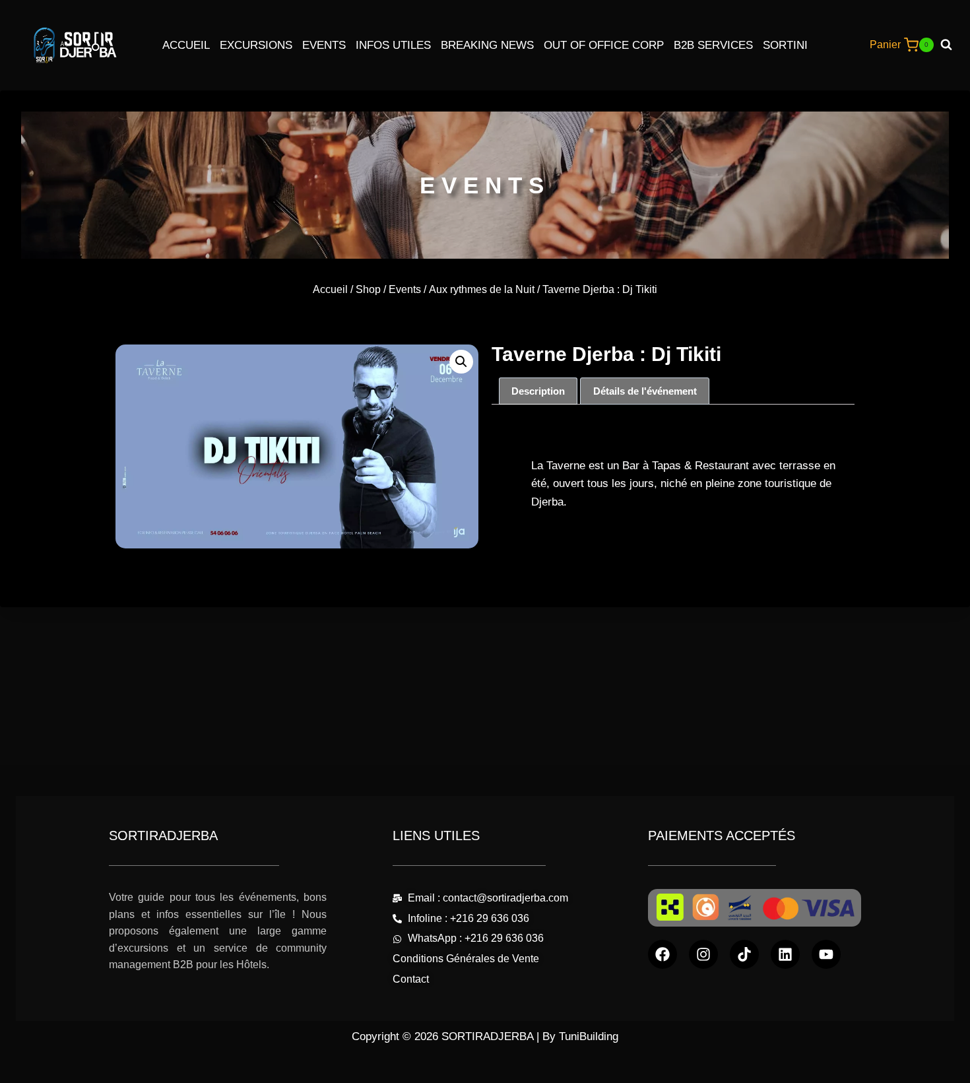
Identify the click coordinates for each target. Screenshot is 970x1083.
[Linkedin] (785, 954)
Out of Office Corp (604, 45)
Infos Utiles (393, 45)
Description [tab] (538, 391)
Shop (368, 289)
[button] (461, 362)
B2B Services (713, 45)
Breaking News (487, 45)
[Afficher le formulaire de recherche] (951, 45)
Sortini (785, 45)
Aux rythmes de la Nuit (481, 289)
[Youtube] (826, 954)
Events (324, 45)
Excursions (256, 45)
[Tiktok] (744, 954)
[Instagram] (703, 954)
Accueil (186, 45)
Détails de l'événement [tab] (645, 391)
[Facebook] (662, 954)
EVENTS (485, 185)
